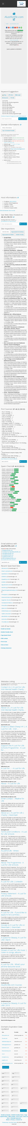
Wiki (13, 97)
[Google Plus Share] (9, 27)
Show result (23, 118)
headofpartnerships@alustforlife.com (11, 552)
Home (7, 23)
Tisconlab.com (5, 622)
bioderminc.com (5, 1047)
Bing (5, 95)
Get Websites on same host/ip (8, 221)
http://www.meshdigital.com (18, 149)
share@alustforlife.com (8, 553)
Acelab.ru (4, 582)
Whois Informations (7, 127)
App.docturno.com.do (7, 584)
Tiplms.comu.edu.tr (6, 613)
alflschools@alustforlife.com (9, 558)
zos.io (3, 1054)
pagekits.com (5, 1060)
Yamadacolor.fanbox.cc (7, 602)
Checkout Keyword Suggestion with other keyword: (13, 116)
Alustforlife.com (14, 23)
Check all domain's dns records (7, 210)
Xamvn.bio (4, 619)
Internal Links (5, 231)
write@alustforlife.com (7, 555)
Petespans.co (5, 594)
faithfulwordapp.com (6, 1041)
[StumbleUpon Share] (17, 27)
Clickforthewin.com (6, 611)
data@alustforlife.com (7, 556)
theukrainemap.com (6, 1050)
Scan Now (23, 224)
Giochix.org (4, 587)
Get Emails (23, 562)
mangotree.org (5, 1057)
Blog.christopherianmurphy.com (9, 590)
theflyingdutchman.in (6, 1044)
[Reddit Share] (19, 27)
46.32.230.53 (13, 201)
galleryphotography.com (7, 1063)
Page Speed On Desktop (17, 231)
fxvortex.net (4, 1038)
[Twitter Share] (11, 27)
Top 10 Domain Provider (8, 130)
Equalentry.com (5, 579)
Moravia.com (5, 568)
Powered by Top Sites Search (9, 1122)
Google (18, 95)
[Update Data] (20, 124)
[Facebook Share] (7, 27)
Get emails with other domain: (8, 559)
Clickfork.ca (4, 576)
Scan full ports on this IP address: (9, 459)
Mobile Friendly (20, 234)
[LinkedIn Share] (13, 27)
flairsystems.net (5, 1035)
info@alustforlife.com (7, 550)
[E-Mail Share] (21, 27)
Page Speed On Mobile (8, 234)
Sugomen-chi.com (6, 600)
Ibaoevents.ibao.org (7, 597)
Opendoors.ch (5, 573)
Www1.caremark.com (7, 571)
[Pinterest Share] (15, 27)
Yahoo (11, 95)
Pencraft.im (4, 605)
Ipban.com (4, 608)
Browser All (5, 1067)
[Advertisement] (14, 64)
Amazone (5, 97)
